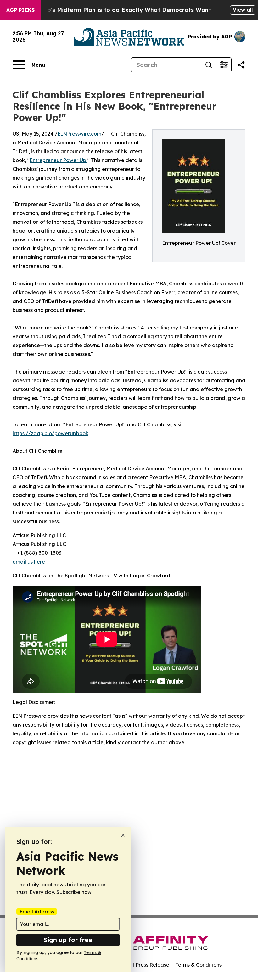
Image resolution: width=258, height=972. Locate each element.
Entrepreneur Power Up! (58, 160)
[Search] (208, 65)
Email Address (37, 911)
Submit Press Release (143, 965)
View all (243, 10)
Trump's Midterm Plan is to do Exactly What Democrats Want (121, 10)
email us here (29, 562)
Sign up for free (68, 940)
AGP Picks (20, 10)
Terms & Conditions (199, 965)
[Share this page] (241, 65)
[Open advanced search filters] (223, 65)
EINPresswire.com (79, 134)
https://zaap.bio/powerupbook (50, 433)
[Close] (123, 835)
